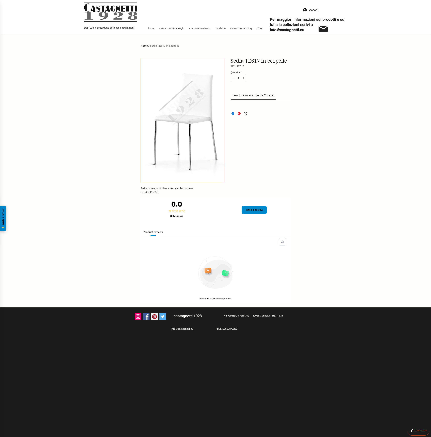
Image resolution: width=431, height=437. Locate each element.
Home (144, 45)
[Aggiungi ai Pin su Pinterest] (239, 114)
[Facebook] (146, 316)
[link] (253, 95)
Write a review (254, 210)
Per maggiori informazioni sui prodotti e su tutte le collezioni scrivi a (307, 24)
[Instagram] (138, 316)
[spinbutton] (238, 78)
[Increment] (244, 78)
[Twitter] (162, 316)
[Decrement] (233, 78)
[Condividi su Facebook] (233, 114)
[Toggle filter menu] (282, 242)
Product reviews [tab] (153, 232)
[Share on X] (246, 114)
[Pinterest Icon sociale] (154, 316)
